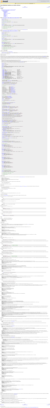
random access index (25, 29)
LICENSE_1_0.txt (27, 407)
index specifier (6, 10)
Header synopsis (9, 9)
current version (31, 3)
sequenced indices (44, 56)
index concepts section (6, 195)
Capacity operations (6, 14)
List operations (5, 15)
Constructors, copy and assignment (7, 13)
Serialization (5, 16)
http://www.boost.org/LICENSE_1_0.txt (34, 407)
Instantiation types (5, 12)
